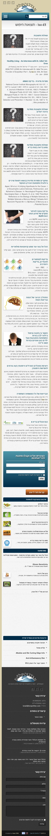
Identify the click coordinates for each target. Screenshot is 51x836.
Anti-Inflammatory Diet (35, 658)
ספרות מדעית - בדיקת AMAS (35, 81)
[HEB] (23, 833)
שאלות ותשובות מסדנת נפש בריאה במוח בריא (37, 146)
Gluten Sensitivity (40, 564)
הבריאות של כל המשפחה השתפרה (32, 394)
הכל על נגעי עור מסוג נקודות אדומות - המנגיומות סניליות (25, 555)
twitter (13, 3)
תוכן (44, 805)
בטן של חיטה (43, 573)
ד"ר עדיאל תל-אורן (35, 833)
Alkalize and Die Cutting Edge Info (30, 653)
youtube (5, 3)
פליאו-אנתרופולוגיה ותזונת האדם (35, 531)
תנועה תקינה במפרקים (36, 642)
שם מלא (42, 462)
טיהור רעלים (43, 504)
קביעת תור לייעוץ (36, 492)
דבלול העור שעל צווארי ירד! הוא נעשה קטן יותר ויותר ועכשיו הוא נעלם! (26, 760)
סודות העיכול (43, 513)
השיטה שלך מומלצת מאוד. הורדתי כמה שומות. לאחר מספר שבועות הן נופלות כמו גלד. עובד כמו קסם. (26, 730)
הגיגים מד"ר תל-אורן (40, 591)
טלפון (43, 784)
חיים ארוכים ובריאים (40, 522)
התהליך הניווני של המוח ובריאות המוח (37, 298)
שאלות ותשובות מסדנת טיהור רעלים (37, 110)
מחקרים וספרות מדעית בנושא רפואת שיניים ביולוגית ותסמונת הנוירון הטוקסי (28, 181)
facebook (9, 3)
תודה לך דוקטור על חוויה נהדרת (34, 750)
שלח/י (42, 824)
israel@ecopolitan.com (31, 706)
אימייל (42, 469)
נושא (43, 798)
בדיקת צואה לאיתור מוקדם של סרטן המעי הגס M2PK (38, 213)
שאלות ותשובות (41, 35)
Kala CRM (16, 833)
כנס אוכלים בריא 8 (39, 422)
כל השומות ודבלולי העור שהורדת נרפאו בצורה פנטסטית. (29, 741)
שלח (41, 479)
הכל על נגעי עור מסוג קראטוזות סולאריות (29, 247)
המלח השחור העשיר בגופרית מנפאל (33, 582)
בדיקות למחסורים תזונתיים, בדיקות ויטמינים (40, 262)
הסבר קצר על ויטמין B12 (35, 663)
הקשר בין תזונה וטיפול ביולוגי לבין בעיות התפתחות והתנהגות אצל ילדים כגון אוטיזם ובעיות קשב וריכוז (37, 338)
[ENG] (26, 833)
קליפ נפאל (41, 647)
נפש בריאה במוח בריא (39, 540)
